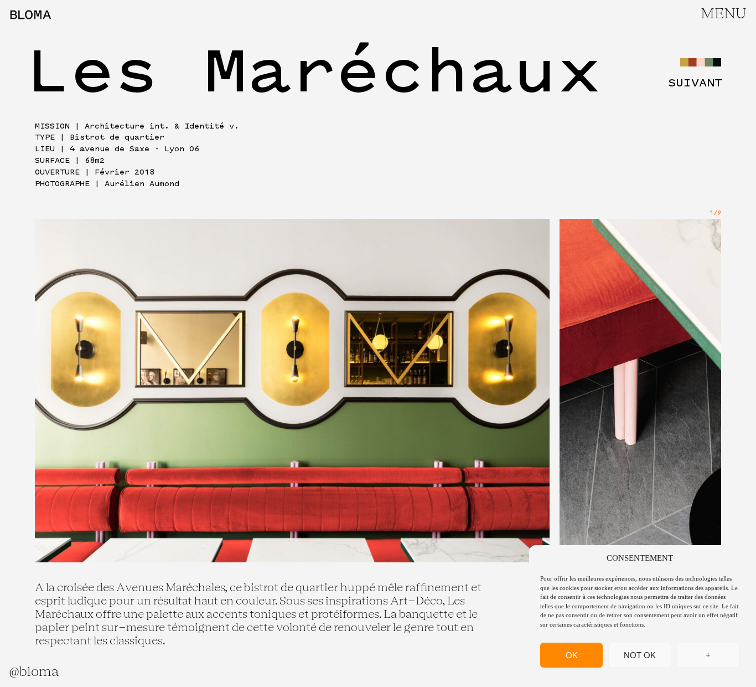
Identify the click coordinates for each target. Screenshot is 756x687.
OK (572, 655)
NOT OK (640, 655)
